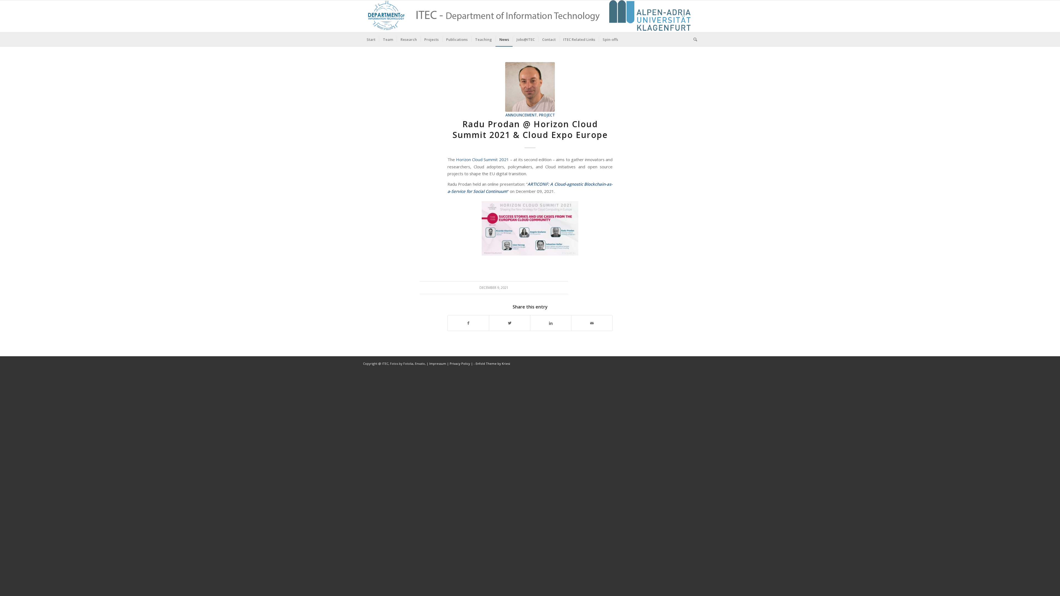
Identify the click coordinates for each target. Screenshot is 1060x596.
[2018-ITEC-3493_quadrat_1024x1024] (530, 87)
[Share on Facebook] (468, 323)
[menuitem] (371, 39)
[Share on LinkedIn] (550, 323)
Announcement (521, 115)
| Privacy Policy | (460, 363)
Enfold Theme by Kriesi (493, 363)
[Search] (693, 39)
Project (547, 115)
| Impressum (436, 363)
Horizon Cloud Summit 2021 (482, 159)
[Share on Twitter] (509, 323)
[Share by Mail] (591, 323)
